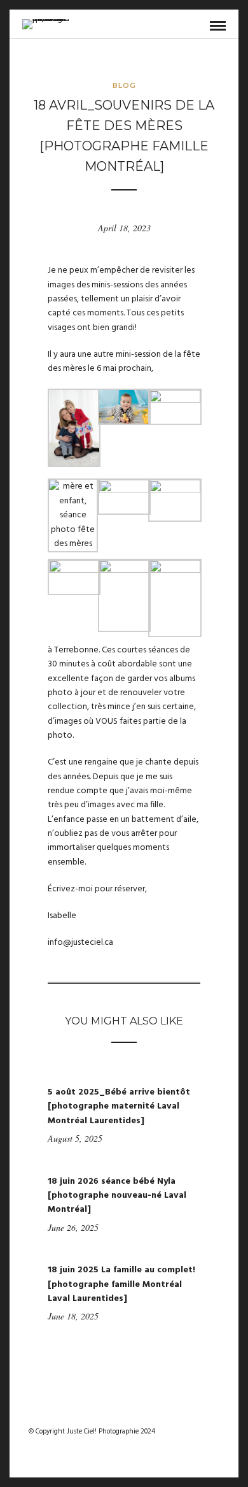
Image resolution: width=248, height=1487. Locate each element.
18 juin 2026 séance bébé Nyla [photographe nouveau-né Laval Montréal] (117, 1196)
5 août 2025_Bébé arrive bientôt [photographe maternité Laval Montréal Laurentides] (119, 1106)
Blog (124, 85)
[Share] (197, 26)
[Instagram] (132, 1411)
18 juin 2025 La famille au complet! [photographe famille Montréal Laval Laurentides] (121, 1284)
